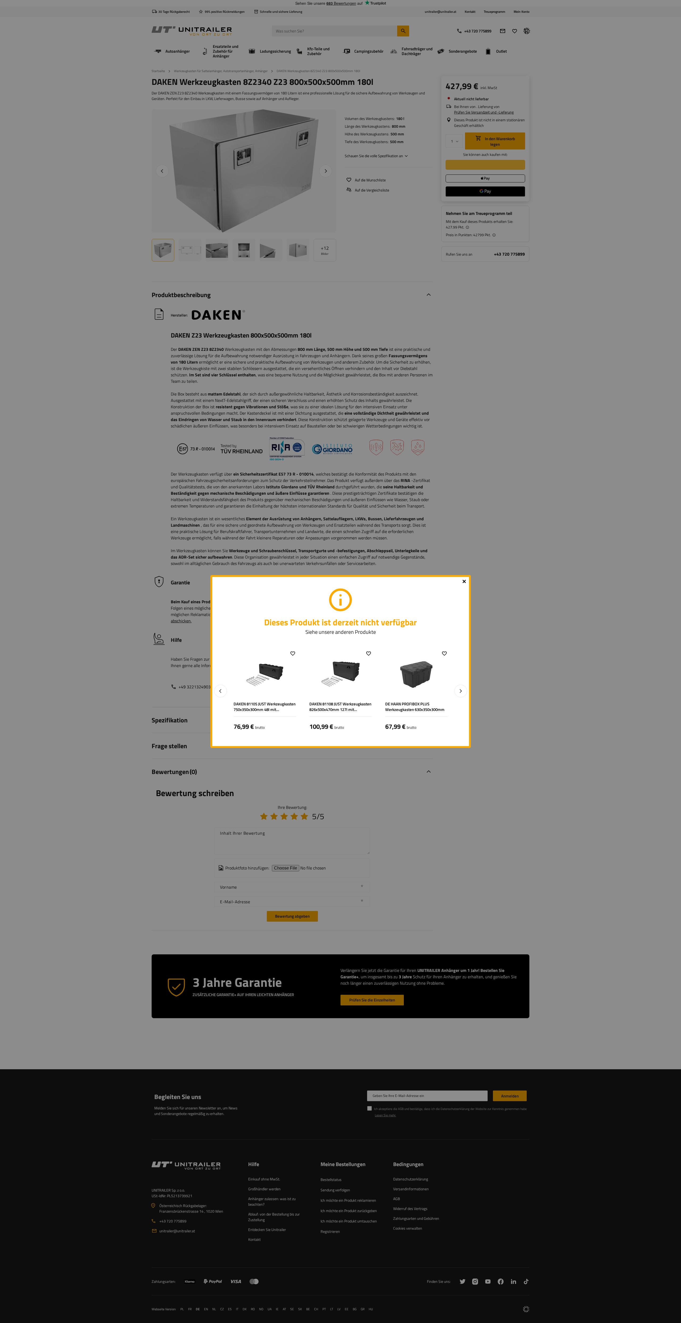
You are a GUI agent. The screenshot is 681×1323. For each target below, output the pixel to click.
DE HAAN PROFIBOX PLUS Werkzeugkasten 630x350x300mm (415, 706)
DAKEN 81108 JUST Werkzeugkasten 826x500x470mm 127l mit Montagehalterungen (340, 706)
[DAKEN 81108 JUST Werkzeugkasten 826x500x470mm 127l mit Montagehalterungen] (340, 674)
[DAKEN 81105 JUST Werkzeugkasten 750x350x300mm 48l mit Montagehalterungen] (264, 674)
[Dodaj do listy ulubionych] (293, 653)
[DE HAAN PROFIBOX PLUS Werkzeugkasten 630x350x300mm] (416, 674)
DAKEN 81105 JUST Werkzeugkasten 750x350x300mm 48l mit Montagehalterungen (265, 706)
